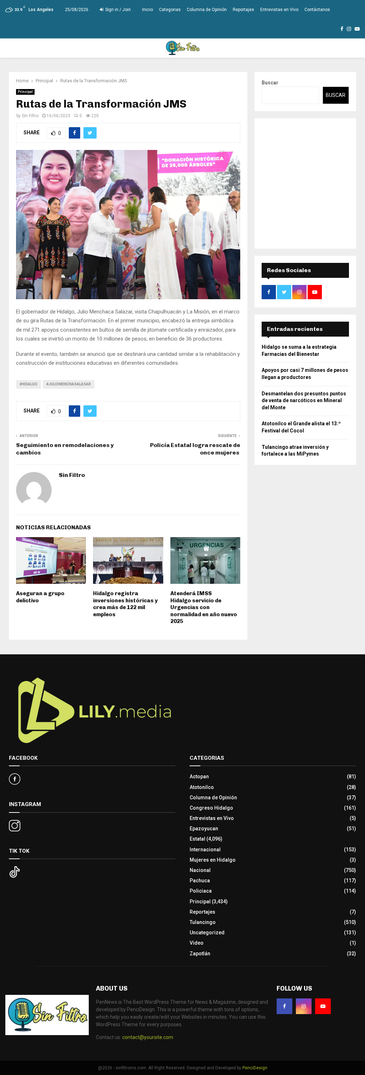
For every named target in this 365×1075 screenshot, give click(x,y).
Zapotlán (200, 953)
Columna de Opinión (207, 9)
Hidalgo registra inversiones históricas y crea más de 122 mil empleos (125, 604)
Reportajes (243, 9)
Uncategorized (207, 932)
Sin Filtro (30, 115)
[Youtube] (323, 1006)
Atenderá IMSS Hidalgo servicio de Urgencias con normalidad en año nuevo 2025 (203, 607)
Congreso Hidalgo (211, 808)
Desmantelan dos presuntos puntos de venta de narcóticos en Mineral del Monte (304, 400)
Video (197, 943)
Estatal (197, 839)
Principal (25, 92)
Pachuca (200, 880)
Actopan (199, 776)
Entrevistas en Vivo (279, 9)
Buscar (270, 82)
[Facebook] (284, 1006)
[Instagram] (304, 1006)
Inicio (147, 9)
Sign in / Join (117, 9)
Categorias (170, 9)
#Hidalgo (28, 384)
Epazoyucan (204, 828)
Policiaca (201, 891)
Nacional (200, 870)
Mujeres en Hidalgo (213, 860)
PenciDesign (254, 1067)
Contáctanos (317, 9)
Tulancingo (203, 922)
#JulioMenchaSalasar (68, 384)
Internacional (205, 849)
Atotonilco (202, 787)
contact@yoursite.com (147, 1037)
